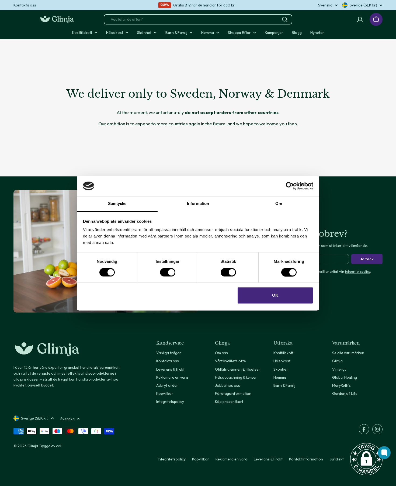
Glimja (32, 446)
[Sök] (285, 19)
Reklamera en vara (231, 459)
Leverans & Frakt (268, 459)
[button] (366, 459)
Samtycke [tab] (117, 203)
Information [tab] (198, 203)
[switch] (167, 272)
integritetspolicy (357, 271)
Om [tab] (278, 203)
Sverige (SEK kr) (363, 5)
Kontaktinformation (306, 459)
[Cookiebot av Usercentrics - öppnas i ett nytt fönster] (289, 186)
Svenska (325, 5)
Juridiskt (336, 459)
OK (275, 295)
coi (58, 446)
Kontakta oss (24, 5)
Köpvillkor (200, 459)
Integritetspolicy (172, 459)
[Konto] (360, 19)
